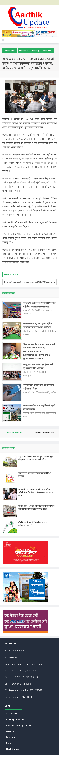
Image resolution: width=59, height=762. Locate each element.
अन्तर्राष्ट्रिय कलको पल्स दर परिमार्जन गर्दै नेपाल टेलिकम (38, 387)
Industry (35, 50)
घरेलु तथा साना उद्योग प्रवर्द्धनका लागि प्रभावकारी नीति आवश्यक (38, 366)
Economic (23, 50)
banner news (10, 50)
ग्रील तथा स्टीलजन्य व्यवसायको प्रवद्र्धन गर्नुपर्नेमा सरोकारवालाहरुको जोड (39, 305)
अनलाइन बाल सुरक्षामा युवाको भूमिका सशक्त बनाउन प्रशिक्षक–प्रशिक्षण (37, 325)
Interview (10, 737)
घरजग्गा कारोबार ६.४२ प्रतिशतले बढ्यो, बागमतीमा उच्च (39, 407)
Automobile (11, 714)
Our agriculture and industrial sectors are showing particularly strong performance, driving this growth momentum (39, 351)
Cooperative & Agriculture (18, 725)
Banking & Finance (15, 720)
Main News (48, 50)
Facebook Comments (45, 433)
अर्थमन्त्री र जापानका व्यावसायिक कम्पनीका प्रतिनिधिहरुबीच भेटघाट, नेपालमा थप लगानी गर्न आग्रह (35, 492)
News (8, 743)
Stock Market (12, 749)
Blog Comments (15, 433)
